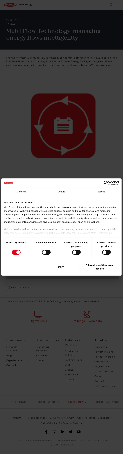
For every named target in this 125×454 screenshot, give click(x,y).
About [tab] (101, 191)
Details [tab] (61, 191)
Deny (61, 267)
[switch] (46, 252)
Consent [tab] (21, 191)
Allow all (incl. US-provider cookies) (100, 267)
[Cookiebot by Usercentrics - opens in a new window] (106, 183)
